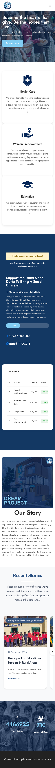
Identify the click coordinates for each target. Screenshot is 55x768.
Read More (12, 678)
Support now (12, 43)
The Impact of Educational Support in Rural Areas (24, 660)
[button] (50, 5)
